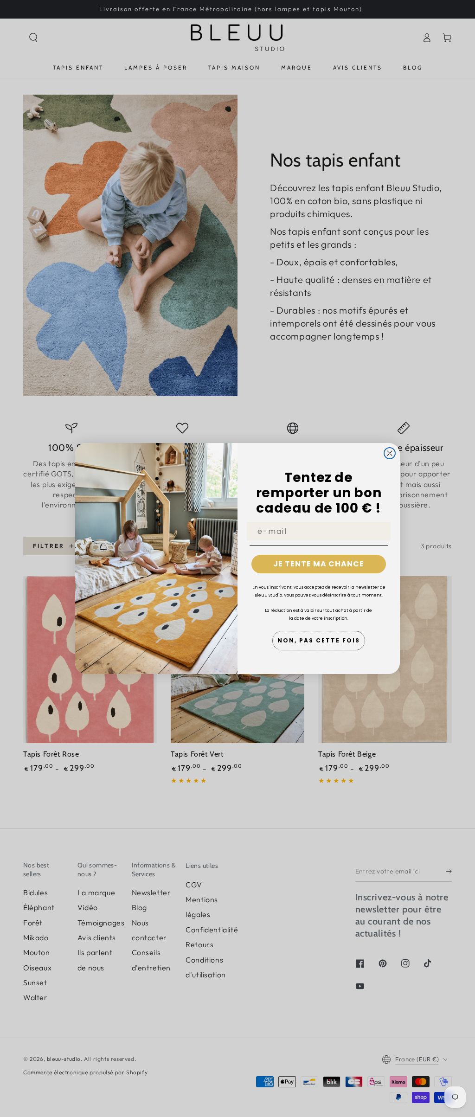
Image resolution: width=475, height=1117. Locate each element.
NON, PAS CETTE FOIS (318, 640)
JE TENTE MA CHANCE (318, 563)
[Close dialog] (389, 453)
